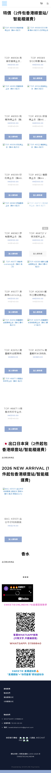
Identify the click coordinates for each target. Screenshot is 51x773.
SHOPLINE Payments (30, 767)
